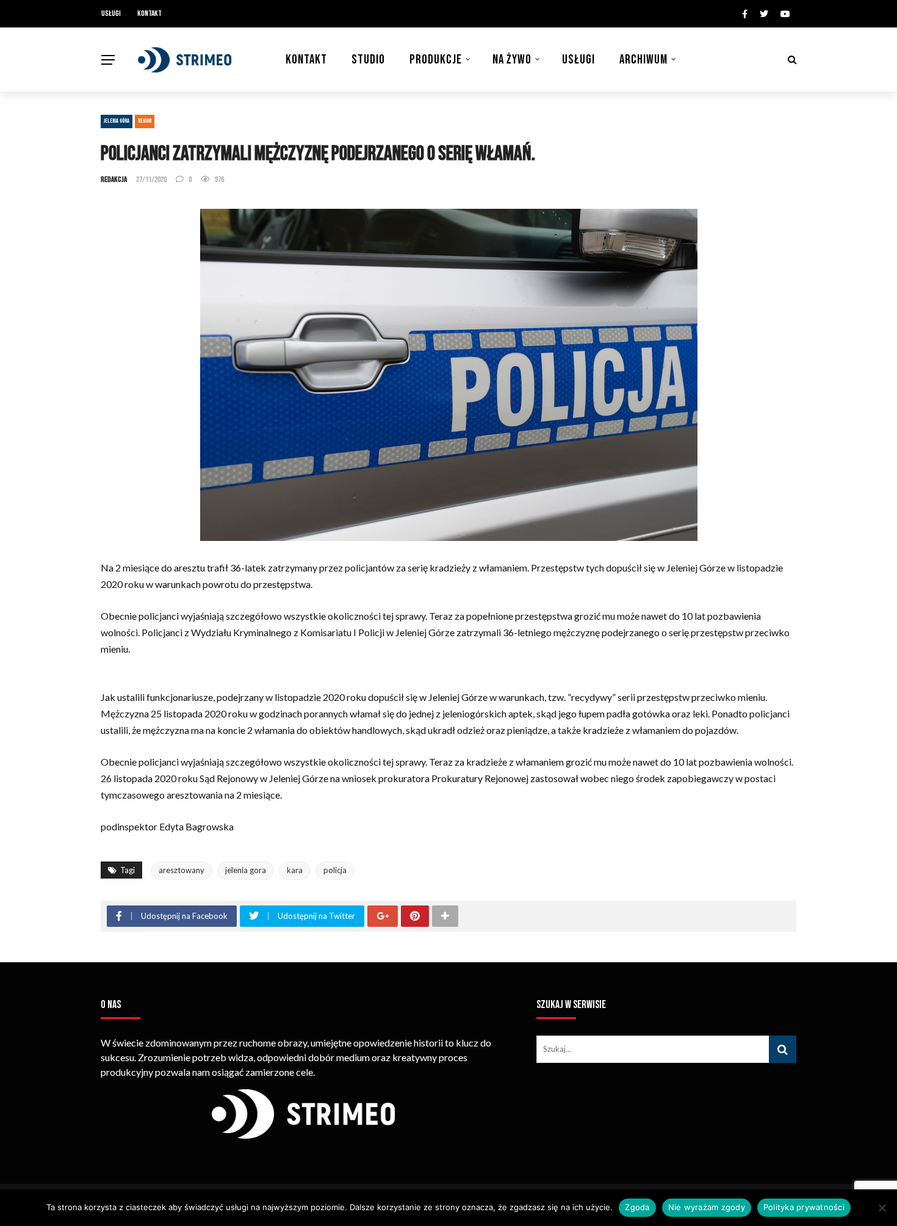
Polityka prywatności (804, 1207)
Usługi (111, 13)
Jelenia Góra (116, 121)
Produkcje (435, 59)
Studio (368, 59)
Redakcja (114, 179)
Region (144, 121)
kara (295, 870)
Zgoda (637, 1207)
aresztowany (181, 870)
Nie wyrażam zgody (706, 1207)
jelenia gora (245, 870)
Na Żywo (511, 59)
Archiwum (643, 59)
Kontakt (149, 13)
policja (335, 870)
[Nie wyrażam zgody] (882, 1208)
